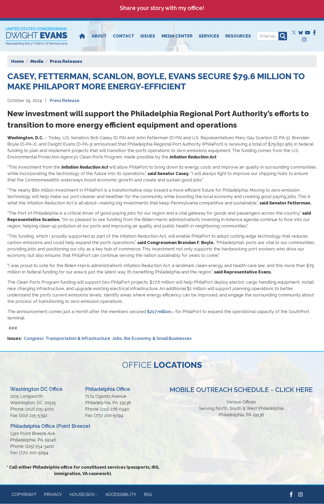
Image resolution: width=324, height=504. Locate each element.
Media (36, 61)
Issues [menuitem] (147, 35)
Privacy (53, 494)
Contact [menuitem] (123, 35)
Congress (34, 338)
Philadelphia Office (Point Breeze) (50, 426)
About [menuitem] (99, 35)
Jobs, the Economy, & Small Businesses (152, 338)
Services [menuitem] (209, 35)
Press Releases (66, 61)
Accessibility (121, 494)
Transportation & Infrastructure (78, 338)
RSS (148, 494)
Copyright (24, 494)
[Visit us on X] (294, 32)
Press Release (64, 100)
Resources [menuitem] (238, 35)
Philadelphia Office (107, 389)
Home (17, 61)
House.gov (82, 494)
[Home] (82, 36)
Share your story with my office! (162, 8)
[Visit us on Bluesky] (300, 32)
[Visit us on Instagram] (304, 39)
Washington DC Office (36, 389)
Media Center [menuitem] (177, 35)
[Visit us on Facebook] (314, 32)
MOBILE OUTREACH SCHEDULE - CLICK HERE (241, 390)
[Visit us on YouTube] (307, 32)
